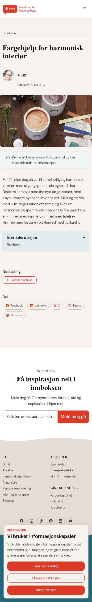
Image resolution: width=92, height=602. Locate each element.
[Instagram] (31, 521)
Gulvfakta (56, 501)
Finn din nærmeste (63, 476)
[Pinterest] (51, 521)
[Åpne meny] (84, 8)
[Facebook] (22, 521)
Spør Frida (57, 464)
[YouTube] (70, 521)
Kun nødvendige (46, 566)
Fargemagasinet (61, 495)
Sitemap (8, 500)
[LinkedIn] (61, 521)
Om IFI (7, 464)
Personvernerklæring (17, 488)
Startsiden (10, 33)
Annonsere (10, 482)
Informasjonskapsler (16, 494)
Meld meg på (73, 416)
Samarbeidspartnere (17, 476)
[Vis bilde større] (46, 120)
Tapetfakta (57, 507)
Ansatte (8, 470)
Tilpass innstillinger (46, 578)
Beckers (13, 244)
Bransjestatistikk (61, 470)
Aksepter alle (46, 590)
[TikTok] (41, 521)
